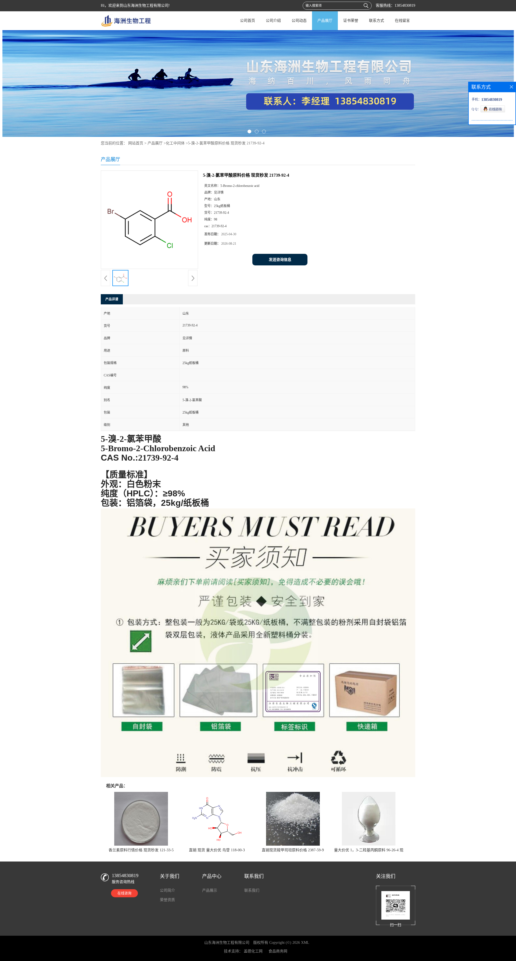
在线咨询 (124, 893)
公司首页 (247, 21)
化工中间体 (175, 143)
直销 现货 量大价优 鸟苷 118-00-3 (217, 850)
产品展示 (209, 890)
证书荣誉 (350, 21)
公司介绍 (273, 21)
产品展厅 (324, 21)
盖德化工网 (253, 951)
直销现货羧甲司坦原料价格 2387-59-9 (293, 850)
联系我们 (251, 890)
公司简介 (167, 890)
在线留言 (402, 21)
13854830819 (405, 5)
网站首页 (135, 143)
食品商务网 (277, 951)
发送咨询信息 (280, 260)
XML (305, 943)
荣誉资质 (167, 900)
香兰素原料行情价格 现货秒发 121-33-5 (141, 850)
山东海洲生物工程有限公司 (226, 943)
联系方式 (376, 21)
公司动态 (299, 21)
